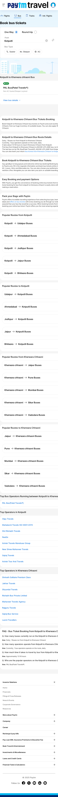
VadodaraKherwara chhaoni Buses (24, 486)
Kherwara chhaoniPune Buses (22, 377)
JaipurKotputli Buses (17, 331)
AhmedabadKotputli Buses (20, 306)
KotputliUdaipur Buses (18, 223)
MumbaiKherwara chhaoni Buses (23, 461)
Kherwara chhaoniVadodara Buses (24, 415)
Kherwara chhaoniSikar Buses (22, 402)
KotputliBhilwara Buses (18, 273)
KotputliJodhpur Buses (18, 248)
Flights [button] (7, 16)
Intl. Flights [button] (47, 16)
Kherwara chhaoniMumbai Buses (23, 390)
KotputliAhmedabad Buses (20, 235)
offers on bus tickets (17, 202)
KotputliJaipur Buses (17, 260)
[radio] (11, 32)
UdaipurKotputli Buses (18, 294)
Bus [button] (19, 16)
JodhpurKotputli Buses (18, 319)
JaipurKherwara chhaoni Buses (23, 436)
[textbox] (26, 41)
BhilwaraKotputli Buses (18, 344)
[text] (5, 16)
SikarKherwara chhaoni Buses (22, 473)
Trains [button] (32, 16)
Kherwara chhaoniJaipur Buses (23, 365)
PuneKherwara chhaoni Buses (22, 448)
